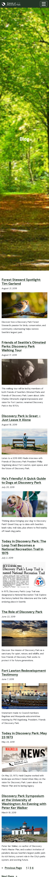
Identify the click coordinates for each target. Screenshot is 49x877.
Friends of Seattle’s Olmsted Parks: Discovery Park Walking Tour (24, 346)
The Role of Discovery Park (22, 612)
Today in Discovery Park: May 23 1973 (24, 735)
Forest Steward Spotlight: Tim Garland (21, 282)
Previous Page (12, 868)
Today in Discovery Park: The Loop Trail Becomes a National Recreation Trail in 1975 (24, 547)
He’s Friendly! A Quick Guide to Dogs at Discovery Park (24, 480)
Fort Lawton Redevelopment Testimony (24, 673)
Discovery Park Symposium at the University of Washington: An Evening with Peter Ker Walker (24, 802)
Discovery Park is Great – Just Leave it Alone (21, 418)
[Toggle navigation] (43, 3)
